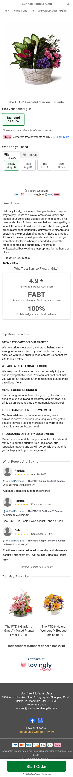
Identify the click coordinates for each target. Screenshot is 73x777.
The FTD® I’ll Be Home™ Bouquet (45, 511)
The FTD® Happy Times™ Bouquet (46, 540)
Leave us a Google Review (36, 732)
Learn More (62, 137)
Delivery (11, 157)
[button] (65, 768)
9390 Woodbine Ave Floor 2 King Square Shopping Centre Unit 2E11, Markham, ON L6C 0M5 (36, 699)
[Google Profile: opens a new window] (40, 720)
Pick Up (32, 155)
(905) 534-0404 (36, 704)
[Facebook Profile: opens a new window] (32, 720)
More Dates (61, 165)
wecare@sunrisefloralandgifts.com (36, 708)
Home (6, 10)
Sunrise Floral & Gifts (37, 3)
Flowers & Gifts (20, 10)
